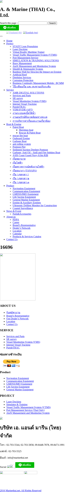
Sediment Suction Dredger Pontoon (30, 149)
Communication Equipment (26, 191)
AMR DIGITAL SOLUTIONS (28, 92)
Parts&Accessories (22, 214)
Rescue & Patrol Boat (30, 132)
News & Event (13, 211)
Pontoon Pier (19, 147)
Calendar (17, 233)
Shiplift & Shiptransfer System (28, 69)
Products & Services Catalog (27, 236)
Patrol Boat (18, 127)
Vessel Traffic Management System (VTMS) (35, 55)
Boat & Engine (13, 124)
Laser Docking (20, 49)
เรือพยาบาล (19, 158)
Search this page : (9, 23)
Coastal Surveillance (23, 208)
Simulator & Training (16, 404)
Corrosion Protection (23, 80)
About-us (11, 216)
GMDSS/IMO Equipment (25, 194)
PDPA (16, 219)
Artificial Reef (20, 74)
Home (9, 40)
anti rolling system (22, 144)
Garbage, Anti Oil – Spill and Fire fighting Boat (36, 152)
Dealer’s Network (21, 228)
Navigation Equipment (24, 188)
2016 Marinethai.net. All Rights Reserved (20, 490)
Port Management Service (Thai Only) (25, 410)
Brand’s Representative (24, 225)
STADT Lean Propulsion (25, 46)
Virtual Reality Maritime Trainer (28, 52)
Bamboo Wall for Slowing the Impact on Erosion (37, 71)
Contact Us (12, 239)
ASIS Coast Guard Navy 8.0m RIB (30, 155)
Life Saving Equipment (24, 197)
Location (17, 231)
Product (10, 185)
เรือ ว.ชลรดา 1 (21, 174)
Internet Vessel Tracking (25, 104)
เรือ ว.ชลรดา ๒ (21, 178)
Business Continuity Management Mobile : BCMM (38, 83)
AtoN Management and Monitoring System (34, 66)
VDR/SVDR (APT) (23, 109)
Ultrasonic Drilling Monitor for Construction (35, 205)
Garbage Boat (20, 141)
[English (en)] (30, 32)
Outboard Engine (21, 138)
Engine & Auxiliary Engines (27, 202)
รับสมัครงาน (13, 312)
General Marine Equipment (26, 199)
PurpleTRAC (19, 106)
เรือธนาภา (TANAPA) (25, 170)
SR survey (18, 98)
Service (10, 90)
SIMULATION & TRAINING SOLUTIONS (36, 60)
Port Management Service (25, 57)
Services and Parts (22, 95)
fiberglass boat (26, 130)
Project (9, 43)
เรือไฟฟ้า (18, 162)
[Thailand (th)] (14, 32)
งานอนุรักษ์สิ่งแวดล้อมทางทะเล (30, 117)
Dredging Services (22, 77)
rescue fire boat (20, 135)
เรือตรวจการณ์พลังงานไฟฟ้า (28, 166)
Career (16, 222)
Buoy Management (22, 63)
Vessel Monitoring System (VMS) (29, 101)
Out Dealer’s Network (17, 318)
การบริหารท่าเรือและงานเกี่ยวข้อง (31, 121)
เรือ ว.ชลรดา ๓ (21, 182)
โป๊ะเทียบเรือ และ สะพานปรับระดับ (32, 86)
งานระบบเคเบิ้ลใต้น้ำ (24, 113)
